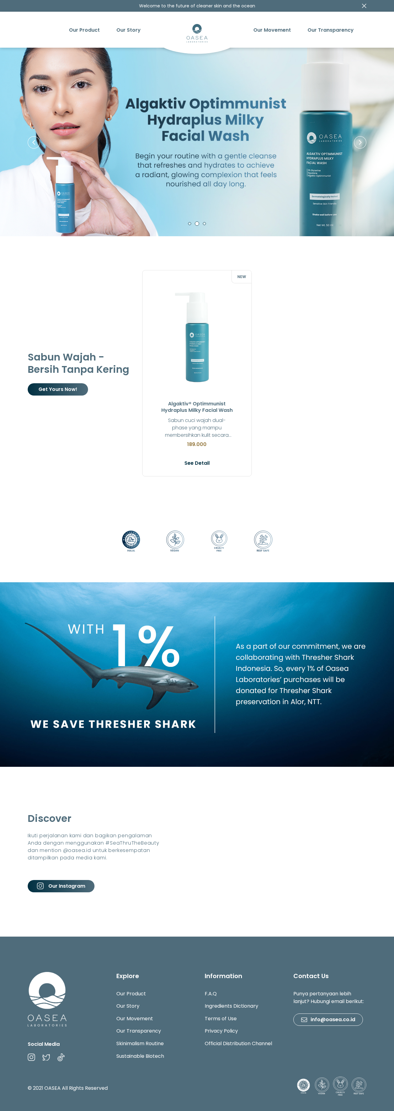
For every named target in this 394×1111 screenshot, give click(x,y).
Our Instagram (66, 886)
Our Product (84, 30)
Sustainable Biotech (140, 1056)
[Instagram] (31, 1057)
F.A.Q (211, 993)
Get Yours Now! (57, 389)
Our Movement (272, 30)
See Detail (197, 463)
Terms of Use (221, 1018)
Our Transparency (331, 30)
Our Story (128, 30)
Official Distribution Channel (238, 1043)
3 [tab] (204, 223)
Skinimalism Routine (140, 1043)
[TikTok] (61, 1057)
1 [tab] (190, 223)
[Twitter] (46, 1057)
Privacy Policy (221, 1030)
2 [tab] (197, 224)
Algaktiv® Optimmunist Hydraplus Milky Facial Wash (197, 407)
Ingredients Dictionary (231, 1005)
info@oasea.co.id (333, 1019)
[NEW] (197, 286)
